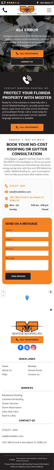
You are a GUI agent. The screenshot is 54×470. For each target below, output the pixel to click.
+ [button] (3, 292)
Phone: (9, 248)
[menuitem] (14, 366)
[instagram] (33, 348)
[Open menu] (49, 10)
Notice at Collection (18, 466)
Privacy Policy (9, 464)
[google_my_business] (27, 348)
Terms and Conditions (34, 466)
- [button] (3, 295)
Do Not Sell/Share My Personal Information (32, 464)
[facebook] (20, 348)
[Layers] (50, 292)
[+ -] (27, 301)
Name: (9, 230)
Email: (8, 239)
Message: (10, 258)
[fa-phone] (5, 12)
